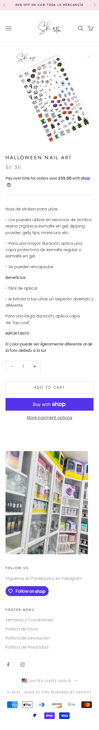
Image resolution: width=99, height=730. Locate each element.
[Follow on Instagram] (22, 664)
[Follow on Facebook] (8, 664)
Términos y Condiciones (29, 620)
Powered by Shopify (71, 692)
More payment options (49, 417)
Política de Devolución (28, 638)
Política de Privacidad (27, 647)
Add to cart (49, 387)
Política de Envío (22, 629)
